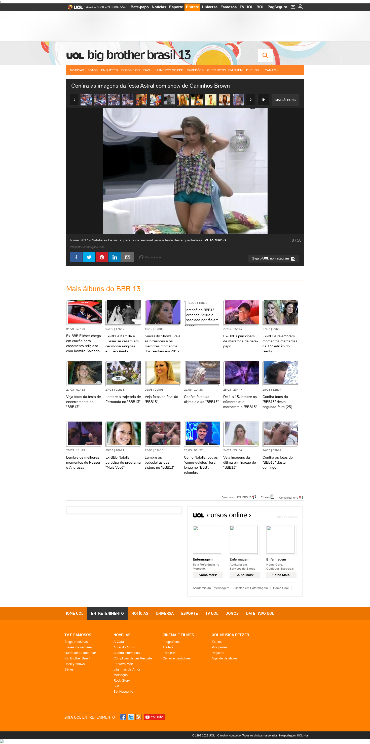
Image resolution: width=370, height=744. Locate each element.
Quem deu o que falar (80, 653)
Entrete (192, 7)
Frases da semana (78, 647)
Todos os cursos (286, 516)
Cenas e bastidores (177, 658)
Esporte (176, 7)
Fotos (93, 70)
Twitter (131, 717)
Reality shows (74, 664)
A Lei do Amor (124, 647)
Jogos (232, 613)
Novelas (122, 635)
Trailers (168, 647)
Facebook (124, 717)
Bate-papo (140, 7)
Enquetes (109, 70)
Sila (116, 686)
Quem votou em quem (225, 70)
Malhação (121, 675)
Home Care (281, 588)
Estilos (217, 642)
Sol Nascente (123, 691)
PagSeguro (277, 7)
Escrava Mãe (123, 664)
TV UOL (246, 7)
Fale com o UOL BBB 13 (236, 497)
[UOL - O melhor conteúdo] (74, 8)
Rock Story (122, 680)
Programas (220, 647)
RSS (139, 717)
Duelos (252, 70)
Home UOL (74, 613)
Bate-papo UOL (260, 613)
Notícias (159, 7)
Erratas (265, 497)
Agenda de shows (225, 658)
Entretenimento (107, 613)
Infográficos (171, 642)
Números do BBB (169, 70)
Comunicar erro (288, 497)
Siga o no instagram (271, 258)
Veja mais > (216, 240)
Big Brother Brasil (77, 658)
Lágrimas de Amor (127, 669)
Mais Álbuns (285, 100)
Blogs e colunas (76, 642)
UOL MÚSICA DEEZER (230, 635)
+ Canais (269, 70)
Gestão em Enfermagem (251, 588)
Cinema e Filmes (178, 635)
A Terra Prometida (127, 653)
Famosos (228, 7)
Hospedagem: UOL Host (294, 735)
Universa (209, 7)
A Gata (119, 642)
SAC (123, 7)
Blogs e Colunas (135, 70)
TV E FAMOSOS (77, 635)
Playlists (218, 653)
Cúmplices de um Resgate (133, 658)
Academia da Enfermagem (211, 588)
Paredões (195, 70)
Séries (69, 669)
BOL (260, 7)
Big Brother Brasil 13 (138, 54)
